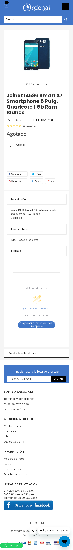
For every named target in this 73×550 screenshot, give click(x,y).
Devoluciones (12, 469)
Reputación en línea (16, 474)
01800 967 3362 (27, 498)
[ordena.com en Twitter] (36, 522)
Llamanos (10, 431)
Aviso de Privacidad (16, 404)
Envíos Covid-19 (14, 442)
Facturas (9, 464)
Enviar (58, 378)
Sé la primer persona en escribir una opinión (36, 324)
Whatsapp (10, 436)
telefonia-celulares (28, 239)
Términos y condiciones (19, 399)
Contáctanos (12, 426)
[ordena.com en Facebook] (30, 522)
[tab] (37, 199)
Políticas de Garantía (17, 409)
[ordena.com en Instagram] (42, 522)
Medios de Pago (14, 459)
